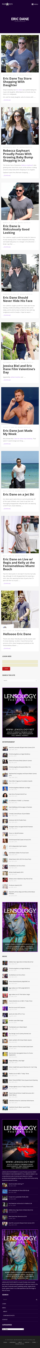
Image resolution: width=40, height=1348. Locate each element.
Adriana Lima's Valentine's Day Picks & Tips (20, 879)
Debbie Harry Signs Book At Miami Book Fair (21, 962)
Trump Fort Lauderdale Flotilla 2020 (18, 1197)
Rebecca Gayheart (27, 165)
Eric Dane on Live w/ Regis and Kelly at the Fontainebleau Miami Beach (19, 564)
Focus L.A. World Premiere (16, 833)
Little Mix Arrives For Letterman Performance (21, 1100)
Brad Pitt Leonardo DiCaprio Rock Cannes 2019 (22, 747)
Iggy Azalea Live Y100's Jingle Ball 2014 (19, 988)
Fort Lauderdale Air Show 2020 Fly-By (19, 1190)
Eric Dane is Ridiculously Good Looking (16, 229)
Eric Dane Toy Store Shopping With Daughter (17, 81)
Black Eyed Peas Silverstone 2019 (18, 1216)
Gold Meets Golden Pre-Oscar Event (19, 853)
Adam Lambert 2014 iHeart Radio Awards (20, 1040)
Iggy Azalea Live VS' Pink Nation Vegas (19, 994)
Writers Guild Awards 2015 (16, 872)
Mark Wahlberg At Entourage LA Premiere (20, 807)
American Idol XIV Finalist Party (17, 820)
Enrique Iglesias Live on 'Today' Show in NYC (21, 1086)
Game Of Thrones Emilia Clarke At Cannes (20, 760)
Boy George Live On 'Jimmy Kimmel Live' (20, 1033)
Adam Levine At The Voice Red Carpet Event (21, 1046)
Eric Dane (19, 90)
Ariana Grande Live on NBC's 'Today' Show (20, 1001)
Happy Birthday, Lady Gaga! (16, 1060)
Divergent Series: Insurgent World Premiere (21, 826)
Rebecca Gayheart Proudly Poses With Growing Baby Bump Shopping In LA (18, 155)
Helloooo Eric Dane (17, 634)
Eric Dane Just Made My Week (17, 432)
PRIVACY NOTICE (19, 1344)
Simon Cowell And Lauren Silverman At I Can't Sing (23, 1067)
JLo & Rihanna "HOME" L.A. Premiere (19, 800)
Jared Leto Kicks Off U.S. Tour (17, 1014)
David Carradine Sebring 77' (16, 1184)
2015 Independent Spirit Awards (18, 846)
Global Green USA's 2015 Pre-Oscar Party (20, 859)
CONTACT (5, 1319)
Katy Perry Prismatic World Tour (18, 794)
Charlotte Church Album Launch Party (19, 1107)
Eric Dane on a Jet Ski (18, 494)
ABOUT (5, 1311)
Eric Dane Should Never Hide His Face (17, 299)
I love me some (23, 438)
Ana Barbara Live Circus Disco (17, 866)
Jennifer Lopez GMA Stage (16, 1020)
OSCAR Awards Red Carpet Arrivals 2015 (20, 839)
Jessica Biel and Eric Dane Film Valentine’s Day (19, 369)
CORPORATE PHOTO (9, 1315)
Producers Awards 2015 (15, 885)
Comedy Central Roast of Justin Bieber (19, 813)
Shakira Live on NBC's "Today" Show (19, 1073)
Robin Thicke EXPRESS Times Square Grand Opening (23, 1080)
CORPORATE (12, 1342)
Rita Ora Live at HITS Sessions (17, 1007)
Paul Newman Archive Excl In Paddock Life (20, 1203)
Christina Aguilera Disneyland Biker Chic (20, 767)
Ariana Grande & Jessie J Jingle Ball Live (19, 981)
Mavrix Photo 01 (26, 75)
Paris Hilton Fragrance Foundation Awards (20, 781)
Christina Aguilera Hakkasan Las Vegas (19, 787)
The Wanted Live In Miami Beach (18, 1027)
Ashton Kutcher (15, 377)
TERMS (34, 1342)
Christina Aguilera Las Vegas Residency (19, 754)
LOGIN (4, 1304)
